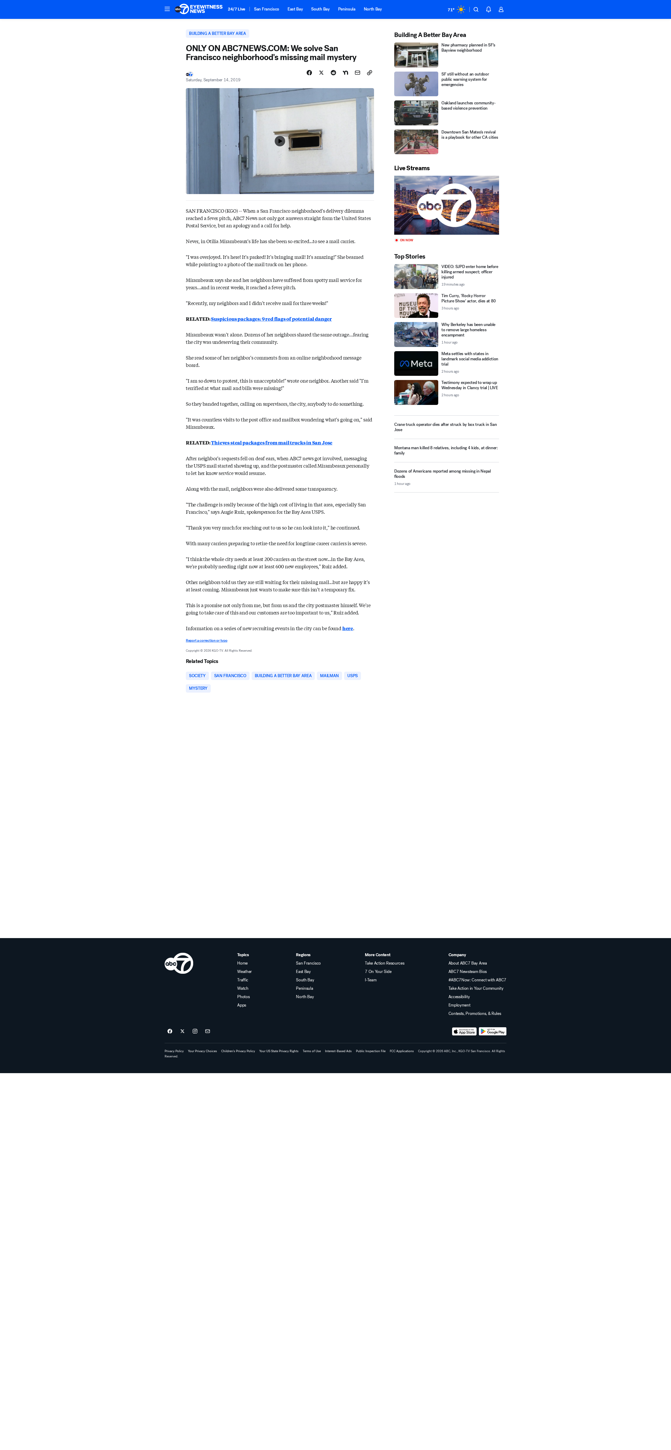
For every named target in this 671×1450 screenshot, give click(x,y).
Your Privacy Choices (202, 1051)
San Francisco (266, 9)
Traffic (242, 980)
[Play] (446, 205)
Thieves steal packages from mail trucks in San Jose (271, 442)
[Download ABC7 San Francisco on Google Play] (492, 1031)
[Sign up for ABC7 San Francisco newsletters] (207, 1031)
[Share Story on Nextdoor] (345, 72)
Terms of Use (312, 1051)
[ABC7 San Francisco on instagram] (195, 1031)
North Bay (373, 9)
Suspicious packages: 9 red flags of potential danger (271, 318)
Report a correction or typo (206, 640)
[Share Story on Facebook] (309, 72)
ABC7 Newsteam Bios (467, 972)
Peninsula (346, 9)
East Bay (295, 9)
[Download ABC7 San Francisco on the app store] (464, 1031)
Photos (243, 997)
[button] (167, 9)
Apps (241, 1005)
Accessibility (459, 997)
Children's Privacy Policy (238, 1051)
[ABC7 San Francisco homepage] (199, 9)
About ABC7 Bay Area (467, 963)
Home (242, 963)
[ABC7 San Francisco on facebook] (170, 1031)
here (347, 628)
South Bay (320, 9)
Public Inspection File (371, 1051)
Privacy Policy (174, 1051)
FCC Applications (402, 1051)
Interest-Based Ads (338, 1051)
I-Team (370, 980)
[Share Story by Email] (357, 72)
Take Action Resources (384, 963)
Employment (459, 1005)
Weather (244, 972)
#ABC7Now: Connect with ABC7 (477, 980)
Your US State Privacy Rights (279, 1051)
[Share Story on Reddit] (333, 72)
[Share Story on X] (321, 72)
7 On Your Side (378, 972)
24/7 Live (236, 9)
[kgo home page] (179, 963)
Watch (242, 988)
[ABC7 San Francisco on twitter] (182, 1031)
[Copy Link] (369, 72)
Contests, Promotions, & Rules (474, 1014)
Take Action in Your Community (476, 988)
